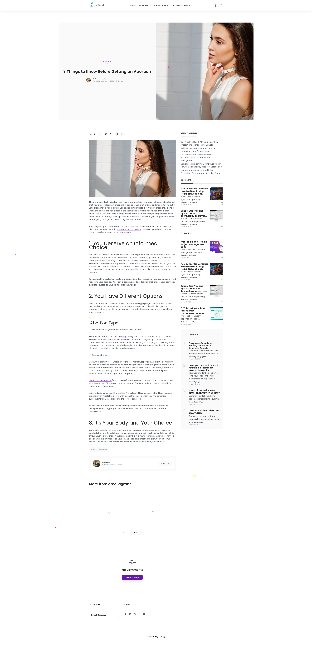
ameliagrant (105, 79)
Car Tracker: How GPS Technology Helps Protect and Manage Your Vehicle (200, 143)
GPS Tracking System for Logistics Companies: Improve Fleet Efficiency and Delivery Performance (193, 310)
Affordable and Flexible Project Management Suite (115, 507)
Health (165, 5)
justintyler (200, 402)
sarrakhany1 (193, 202)
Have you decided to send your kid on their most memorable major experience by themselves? (204, 367)
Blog (132, 5)
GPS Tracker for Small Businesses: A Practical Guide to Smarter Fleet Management (198, 157)
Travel (157, 5)
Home (107, 64)
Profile (187, 5)
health (93, 449)
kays (198, 382)
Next (136, 533)
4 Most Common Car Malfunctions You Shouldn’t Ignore (158, 507)
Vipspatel (109, 522)
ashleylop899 (201, 357)
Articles (176, 5)
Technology (144, 5)
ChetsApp (161, 637)
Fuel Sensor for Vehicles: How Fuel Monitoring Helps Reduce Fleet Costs (194, 191)
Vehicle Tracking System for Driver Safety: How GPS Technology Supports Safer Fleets (201, 165)
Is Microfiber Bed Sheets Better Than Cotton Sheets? (204, 391)
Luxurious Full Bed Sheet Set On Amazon (204, 411)
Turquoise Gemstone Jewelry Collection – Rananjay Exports (200, 345)
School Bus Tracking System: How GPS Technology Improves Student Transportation (194, 213)
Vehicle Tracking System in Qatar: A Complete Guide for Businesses (198, 150)
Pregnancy (107, 61)
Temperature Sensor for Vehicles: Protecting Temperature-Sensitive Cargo (200, 172)
